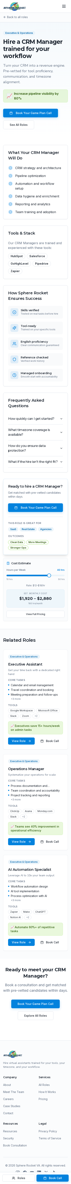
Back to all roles (17, 17)
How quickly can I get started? (31, 419)
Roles (21, 1178)
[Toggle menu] (64, 6)
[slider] (49, 575)
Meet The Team (13, 1092)
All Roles (44, 1084)
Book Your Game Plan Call (34, 113)
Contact (8, 1113)
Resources (10, 1131)
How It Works (47, 1092)
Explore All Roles (35, 1015)
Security (8, 1138)
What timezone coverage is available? (29, 432)
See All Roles (19, 124)
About (7, 1084)
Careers (8, 1099)
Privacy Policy (48, 1131)
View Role (19, 741)
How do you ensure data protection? (27, 448)
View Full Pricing (35, 614)
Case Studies (11, 1106)
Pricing (43, 1099)
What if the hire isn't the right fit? (33, 462)
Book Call (52, 741)
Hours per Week (16, 569)
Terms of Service (50, 1138)
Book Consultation (15, 1145)
